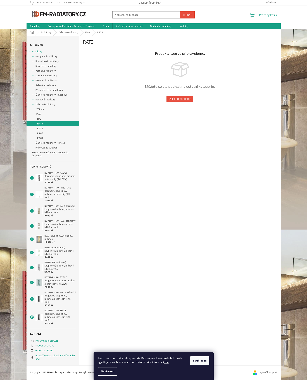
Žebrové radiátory (45, 104)
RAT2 (40, 128)
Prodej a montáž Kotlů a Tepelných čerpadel (50, 154)
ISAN (38, 114)
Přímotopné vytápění (46, 148)
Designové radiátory (46, 56)
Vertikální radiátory (45, 71)
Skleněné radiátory (45, 85)
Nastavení (107, 371)
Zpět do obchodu (180, 98)
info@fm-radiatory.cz (46, 341)
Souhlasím (200, 361)
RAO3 (40, 133)
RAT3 (40, 124)
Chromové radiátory (46, 75)
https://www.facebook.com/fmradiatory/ (55, 357)
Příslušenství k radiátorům (49, 90)
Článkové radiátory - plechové (51, 95)
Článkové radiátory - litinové (50, 143)
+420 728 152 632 (44, 350)
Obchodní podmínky (150, 2)
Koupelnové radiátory (47, 61)
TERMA (40, 109)
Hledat (187, 14)
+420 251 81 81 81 (44, 346)
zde (166, 362)
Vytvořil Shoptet (268, 372)
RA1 (39, 119)
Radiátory (37, 51)
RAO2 (40, 138)
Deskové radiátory (45, 100)
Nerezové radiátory (45, 66)
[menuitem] (35, 26)
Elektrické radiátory (46, 80)
